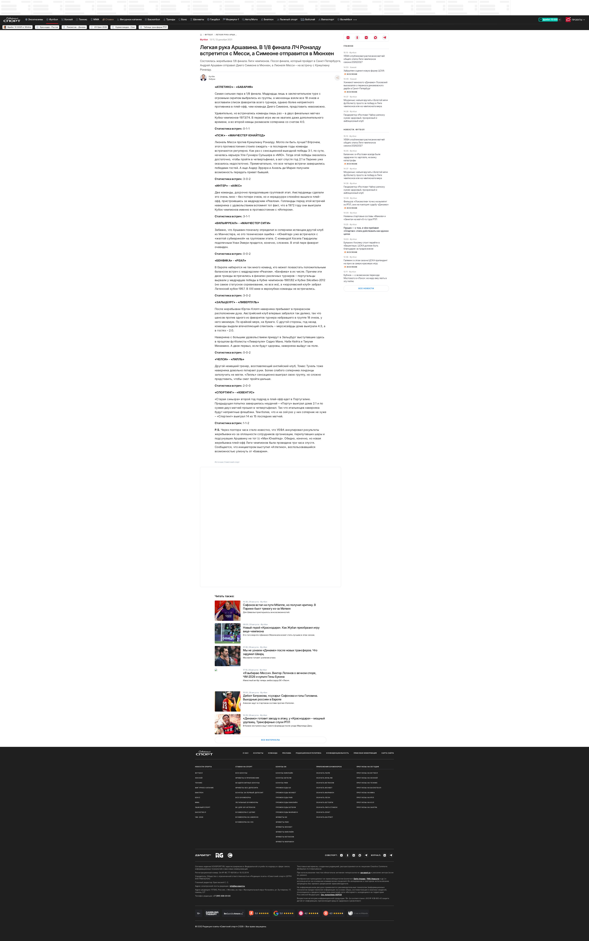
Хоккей (198, 778)
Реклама (286, 753)
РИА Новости (373, 879)
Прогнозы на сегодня (368, 767)
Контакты (258, 753)
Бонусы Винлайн (284, 773)
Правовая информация (365, 753)
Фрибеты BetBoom (285, 837)
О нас (245, 753)
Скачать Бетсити (324, 802)
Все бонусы (241, 773)
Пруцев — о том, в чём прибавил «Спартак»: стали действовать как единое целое (366, 230)
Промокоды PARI (284, 797)
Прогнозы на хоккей (367, 778)
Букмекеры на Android (246, 817)
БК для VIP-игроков (245, 807)
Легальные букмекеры (246, 802)
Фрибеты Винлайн (285, 832)
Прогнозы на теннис (367, 783)
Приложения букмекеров (329, 767)
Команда (272, 753)
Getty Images (360, 879)
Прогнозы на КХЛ (365, 802)
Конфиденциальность (337, 753)
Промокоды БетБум (286, 807)
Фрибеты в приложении (247, 778)
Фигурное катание (204, 788)
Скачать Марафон (325, 792)
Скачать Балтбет (324, 817)
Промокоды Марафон (287, 812)
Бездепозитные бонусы (247, 783)
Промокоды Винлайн (286, 802)
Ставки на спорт (243, 767)
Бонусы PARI (282, 783)
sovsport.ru (365, 872)
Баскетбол (200, 812)
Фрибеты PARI (282, 822)
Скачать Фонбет (324, 788)
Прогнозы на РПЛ (365, 797)
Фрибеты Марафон (285, 842)
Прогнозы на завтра (367, 807)
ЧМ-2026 (199, 817)
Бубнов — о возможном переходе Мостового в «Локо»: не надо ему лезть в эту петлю (365, 278)
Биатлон (199, 792)
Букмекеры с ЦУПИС (245, 812)
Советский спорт (232, 462)
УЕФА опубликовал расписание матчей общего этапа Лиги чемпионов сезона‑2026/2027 (364, 58)
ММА (197, 802)
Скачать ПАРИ (323, 773)
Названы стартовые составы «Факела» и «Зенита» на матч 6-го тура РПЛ (365, 218)
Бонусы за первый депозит (249, 792)
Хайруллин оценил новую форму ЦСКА (364, 70)
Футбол (204, 39)
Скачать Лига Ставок (327, 807)
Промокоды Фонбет (286, 792)
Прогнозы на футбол (367, 773)
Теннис (198, 783)
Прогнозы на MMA (366, 792)
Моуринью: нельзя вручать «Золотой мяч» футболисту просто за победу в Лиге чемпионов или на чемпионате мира (366, 103)
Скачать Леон (323, 797)
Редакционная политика (308, 753)
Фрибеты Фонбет (284, 827)
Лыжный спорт (202, 807)
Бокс (197, 797)
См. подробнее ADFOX (331, 894)
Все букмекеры (243, 797)
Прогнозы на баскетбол (369, 788)
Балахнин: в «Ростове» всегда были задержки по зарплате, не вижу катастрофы (362, 157)
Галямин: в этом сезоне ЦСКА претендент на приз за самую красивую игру (365, 262)
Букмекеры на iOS (244, 822)
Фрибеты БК (281, 817)
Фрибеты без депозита (246, 788)
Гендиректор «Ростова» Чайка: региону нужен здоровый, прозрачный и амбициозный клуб (364, 117)
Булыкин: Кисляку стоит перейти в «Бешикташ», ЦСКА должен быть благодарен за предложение (361, 245)
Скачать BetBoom (325, 783)
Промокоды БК (283, 788)
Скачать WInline (324, 778)
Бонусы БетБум (283, 778)
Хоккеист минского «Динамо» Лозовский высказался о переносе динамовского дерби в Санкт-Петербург (365, 85)
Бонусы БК (281, 767)
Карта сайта (388, 753)
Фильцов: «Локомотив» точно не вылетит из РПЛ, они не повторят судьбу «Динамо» (366, 203)
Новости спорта (203, 767)
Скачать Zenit (323, 812)
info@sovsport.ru (237, 886)
